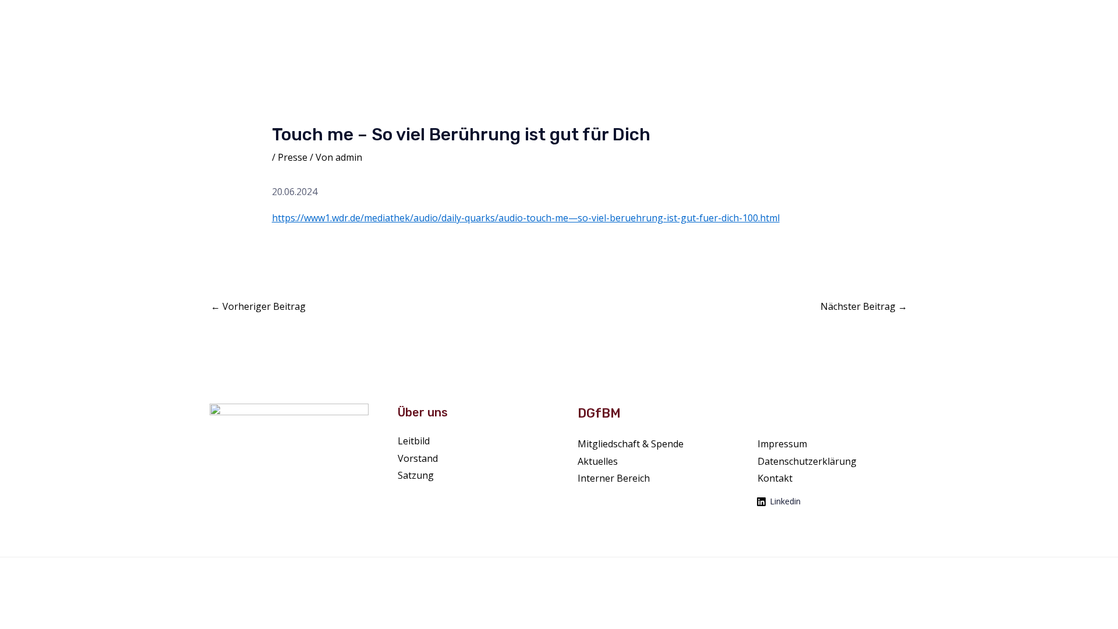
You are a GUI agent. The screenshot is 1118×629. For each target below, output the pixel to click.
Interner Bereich (614, 478)
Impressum (782, 443)
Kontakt (1074, 18)
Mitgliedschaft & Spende (997, 18)
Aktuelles (652, 18)
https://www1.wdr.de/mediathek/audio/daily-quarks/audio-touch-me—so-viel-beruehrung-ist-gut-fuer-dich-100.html (526, 217)
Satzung (416, 475)
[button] (613, 18)
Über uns (591, 18)
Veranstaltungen (852, 18)
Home (546, 18)
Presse (912, 18)
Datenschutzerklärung (807, 461)
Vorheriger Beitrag (258, 306)
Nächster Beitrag (863, 306)
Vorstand (418, 458)
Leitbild (414, 440)
